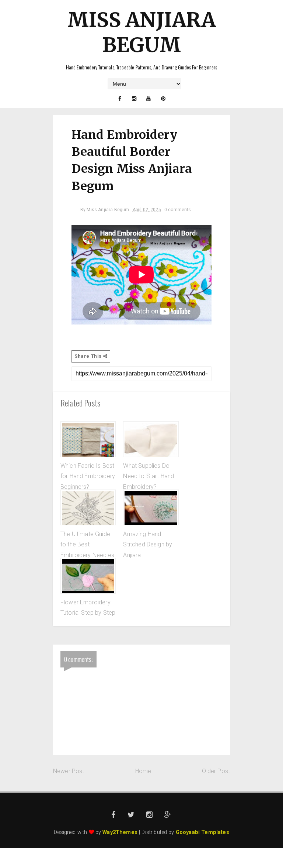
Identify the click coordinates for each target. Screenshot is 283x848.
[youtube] (148, 98)
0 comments (177, 209)
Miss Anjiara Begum (141, 32)
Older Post (216, 771)
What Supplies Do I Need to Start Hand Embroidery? (148, 476)
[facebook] (119, 98)
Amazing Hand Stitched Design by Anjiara (147, 545)
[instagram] (134, 98)
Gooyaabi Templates (202, 832)
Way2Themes (119, 832)
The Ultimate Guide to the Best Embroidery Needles (87, 545)
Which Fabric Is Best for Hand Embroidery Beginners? (87, 476)
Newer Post (68, 771)
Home (143, 771)
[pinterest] (163, 98)
